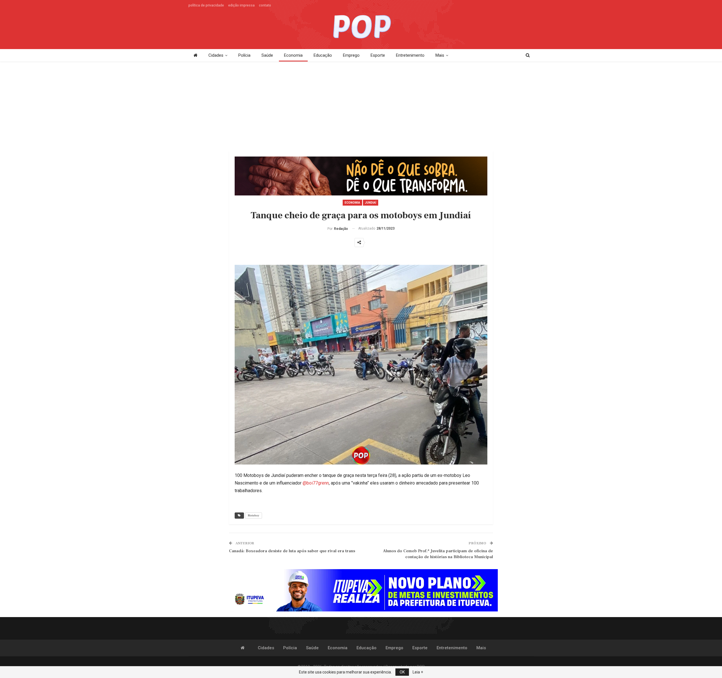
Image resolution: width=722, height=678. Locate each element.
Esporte (378, 55)
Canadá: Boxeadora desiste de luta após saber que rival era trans (292, 551)
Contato (265, 5)
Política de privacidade (206, 5)
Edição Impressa (241, 5)
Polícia (244, 55)
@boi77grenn (316, 483)
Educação (323, 55)
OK (402, 672)
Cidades (215, 55)
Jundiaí (370, 202)
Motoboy (253, 515)
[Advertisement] (361, 106)
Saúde (267, 55)
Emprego (351, 55)
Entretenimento (410, 55)
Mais (439, 55)
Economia (293, 55)
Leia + (418, 672)
